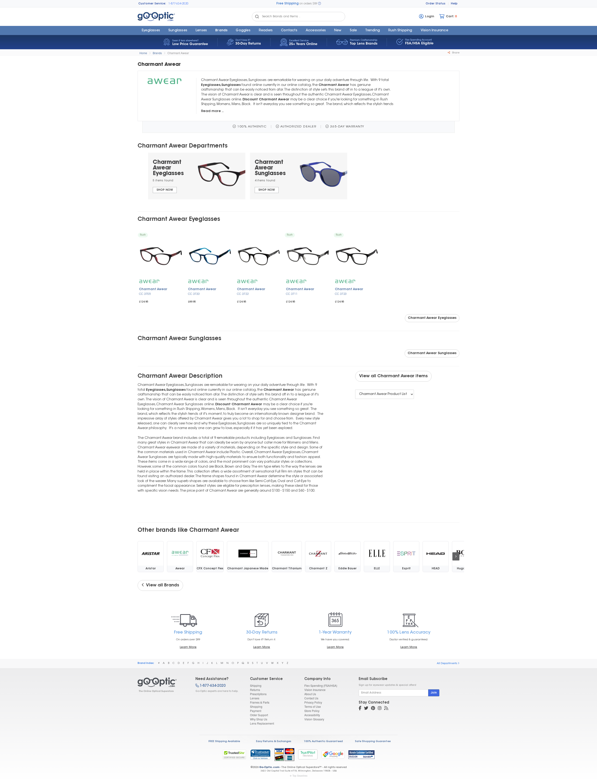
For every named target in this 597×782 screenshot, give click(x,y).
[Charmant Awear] (162, 684)
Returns (255, 690)
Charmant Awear (178, 53)
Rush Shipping (400, 30)
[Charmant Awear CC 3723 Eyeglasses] (357, 256)
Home (143, 53)
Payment (255, 711)
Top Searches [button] (299, 775)
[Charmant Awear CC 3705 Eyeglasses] (161, 256)
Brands (221, 30)
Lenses (201, 30)
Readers (266, 30)
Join (434, 692)
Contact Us (311, 698)
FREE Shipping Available (224, 741)
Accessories (316, 30)
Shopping (256, 706)
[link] (260, 754)
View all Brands (161, 585)
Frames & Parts (259, 702)
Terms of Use (312, 706)
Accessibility (312, 715)
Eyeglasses (151, 30)
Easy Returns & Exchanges (273, 741)
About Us (310, 694)
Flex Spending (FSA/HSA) (320, 685)
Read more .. (212, 111)
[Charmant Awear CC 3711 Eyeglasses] (308, 256)
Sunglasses (177, 30)
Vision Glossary (314, 719)
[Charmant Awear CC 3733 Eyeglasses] (210, 256)
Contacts (289, 30)
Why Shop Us (258, 719)
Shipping (255, 685)
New (337, 30)
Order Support (259, 715)
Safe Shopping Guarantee (373, 741)
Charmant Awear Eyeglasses (432, 318)
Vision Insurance (315, 690)
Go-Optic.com (269, 767)
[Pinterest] (373, 709)
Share (455, 53)
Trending (372, 30)
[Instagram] (380, 709)
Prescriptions (258, 694)
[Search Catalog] (257, 16)
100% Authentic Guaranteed (323, 741)
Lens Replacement (262, 723)
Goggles (243, 30)
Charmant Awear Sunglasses (432, 353)
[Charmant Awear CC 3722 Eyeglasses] (259, 256)
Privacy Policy (313, 702)
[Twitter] (366, 709)
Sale (353, 30)
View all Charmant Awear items (393, 376)
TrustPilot (307, 754)
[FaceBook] (360, 709)
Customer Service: (152, 3)
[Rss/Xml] (386, 709)
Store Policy (311, 711)
